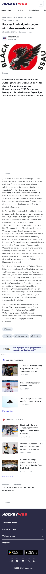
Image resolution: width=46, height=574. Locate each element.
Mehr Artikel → (9, 411)
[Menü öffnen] (41, 3)
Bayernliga (6, 10)
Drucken (37, 336)
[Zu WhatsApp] (34, 560)
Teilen (8, 336)
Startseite (5, 485)
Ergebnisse (34, 10)
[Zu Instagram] (11, 560)
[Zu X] (28, 560)
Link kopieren (22, 336)
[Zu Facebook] (17, 560)
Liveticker (20, 10)
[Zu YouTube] (23, 560)
